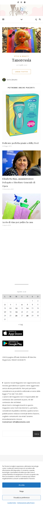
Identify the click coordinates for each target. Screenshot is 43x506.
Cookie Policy (11, 503)
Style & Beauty (21, 56)
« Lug (20, 324)
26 (16, 315)
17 (5, 312)
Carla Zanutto (12, 80)
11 (10, 308)
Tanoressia (21, 59)
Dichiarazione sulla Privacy (26, 503)
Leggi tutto (21, 72)
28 (27, 315)
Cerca (37, 434)
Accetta (21, 485)
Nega (21, 491)
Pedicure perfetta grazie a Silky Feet (20, 143)
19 (16, 312)
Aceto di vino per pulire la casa (17, 222)
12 (16, 308)
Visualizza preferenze (21, 497)
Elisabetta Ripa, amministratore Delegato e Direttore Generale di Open (18, 182)
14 (27, 308)
